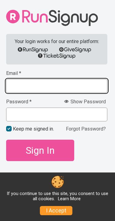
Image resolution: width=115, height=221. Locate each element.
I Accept (56, 211)
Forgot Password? (86, 129)
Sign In (40, 150)
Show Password (87, 102)
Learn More (69, 198)
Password (19, 102)
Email (13, 73)
